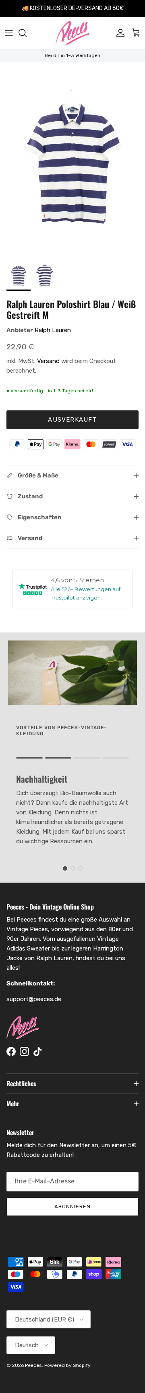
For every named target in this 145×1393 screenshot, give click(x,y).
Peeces (33, 1365)
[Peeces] (73, 33)
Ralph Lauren (53, 330)
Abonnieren (72, 1206)
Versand (48, 361)
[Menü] (9, 33)
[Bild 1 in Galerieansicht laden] (72, 158)
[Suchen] (26, 33)
